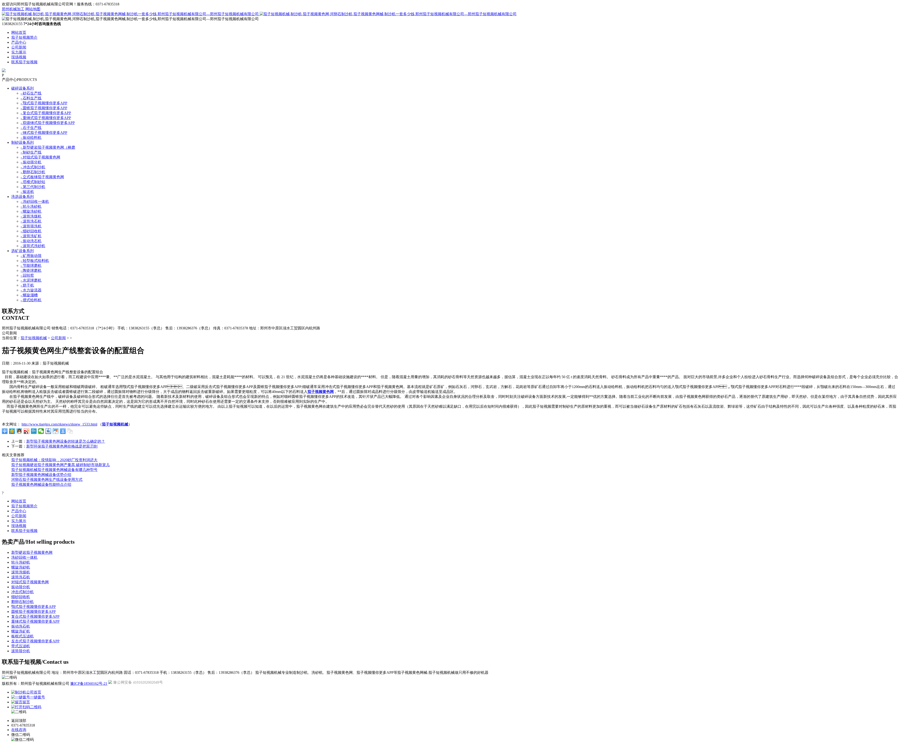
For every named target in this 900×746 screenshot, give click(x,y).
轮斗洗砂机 (20, 562)
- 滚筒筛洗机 (31, 226)
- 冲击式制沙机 (33, 167)
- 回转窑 (27, 275)
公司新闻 (18, 47)
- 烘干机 (27, 285)
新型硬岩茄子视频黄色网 (31, 552)
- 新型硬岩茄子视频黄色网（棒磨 (48, 147)
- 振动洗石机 (31, 241)
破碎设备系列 (22, 88)
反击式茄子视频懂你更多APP (35, 641)
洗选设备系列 (22, 197)
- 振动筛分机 (31, 162)
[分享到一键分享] (63, 431)
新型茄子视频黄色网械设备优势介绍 (41, 475)
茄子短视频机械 (34, 338)
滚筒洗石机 (20, 577)
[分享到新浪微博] (27, 431)
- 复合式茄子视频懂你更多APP (46, 113)
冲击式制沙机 (22, 592)
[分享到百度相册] (56, 431)
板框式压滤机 (22, 636)
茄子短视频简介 (24, 37)
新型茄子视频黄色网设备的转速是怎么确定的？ (65, 441)
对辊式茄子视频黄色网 (30, 582)
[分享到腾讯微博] (34, 431)
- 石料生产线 (31, 98)
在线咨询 (18, 730)
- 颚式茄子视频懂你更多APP (44, 103)
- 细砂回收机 (31, 231)
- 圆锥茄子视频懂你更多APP (44, 108)
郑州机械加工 (13, 9)
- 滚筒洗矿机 (31, 236)
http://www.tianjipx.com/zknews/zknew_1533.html (59, 424)
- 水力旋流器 (31, 290)
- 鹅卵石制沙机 (33, 172)
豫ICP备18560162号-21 (88, 684)
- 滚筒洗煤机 (31, 216)
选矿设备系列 (22, 251)
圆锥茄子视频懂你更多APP (33, 612)
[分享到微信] (41, 431)
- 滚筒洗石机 (31, 221)
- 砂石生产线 (31, 93)
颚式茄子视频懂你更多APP (33, 607)
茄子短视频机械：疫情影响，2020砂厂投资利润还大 (54, 460)
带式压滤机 (20, 646)
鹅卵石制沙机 (22, 602)
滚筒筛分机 (20, 651)
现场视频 (18, 57)
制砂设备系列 (22, 142)
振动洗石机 (20, 626)
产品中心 (18, 42)
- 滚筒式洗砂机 (33, 246)
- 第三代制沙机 (33, 187)
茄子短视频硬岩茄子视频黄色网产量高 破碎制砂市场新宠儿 (60, 465)
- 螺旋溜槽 (29, 295)
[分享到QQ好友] (19, 431)
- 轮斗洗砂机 (31, 206)
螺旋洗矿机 (20, 631)
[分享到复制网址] (70, 431)
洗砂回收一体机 (24, 557)
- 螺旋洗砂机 (31, 211)
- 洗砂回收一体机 (35, 201)
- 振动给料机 (31, 137)
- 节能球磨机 (31, 266)
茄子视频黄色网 (321, 392)
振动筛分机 (20, 587)
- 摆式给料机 (31, 300)
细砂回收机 (20, 597)
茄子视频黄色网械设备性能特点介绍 (41, 484)
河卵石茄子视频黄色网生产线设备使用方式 (46, 480)
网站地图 (32, 9)
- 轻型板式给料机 (35, 261)
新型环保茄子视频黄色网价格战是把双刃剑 (62, 446)
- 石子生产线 (31, 128)
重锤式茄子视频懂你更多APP (35, 621)
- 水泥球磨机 (31, 280)
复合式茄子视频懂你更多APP (35, 616)
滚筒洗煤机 (20, 572)
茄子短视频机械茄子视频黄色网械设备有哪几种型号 (54, 470)
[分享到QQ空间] (12, 431)
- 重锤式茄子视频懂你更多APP (46, 118)
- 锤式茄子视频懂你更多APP (44, 133)
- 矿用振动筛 (31, 256)
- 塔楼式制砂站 (33, 182)
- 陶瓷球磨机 (31, 270)
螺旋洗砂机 (20, 567)
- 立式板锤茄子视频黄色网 (42, 177)
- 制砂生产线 (31, 152)
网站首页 (18, 32)
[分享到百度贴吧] (48, 431)
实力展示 (18, 52)
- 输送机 (27, 192)
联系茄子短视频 (24, 62)
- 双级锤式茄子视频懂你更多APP (48, 123)
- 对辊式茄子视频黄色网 (40, 157)
